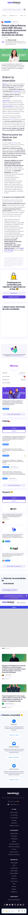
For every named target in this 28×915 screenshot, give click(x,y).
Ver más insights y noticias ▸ (10, 590)
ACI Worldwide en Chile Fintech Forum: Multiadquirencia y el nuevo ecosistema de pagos (13, 450)
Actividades (14, 836)
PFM (14, 883)
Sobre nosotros (14, 812)
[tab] (14, 428)
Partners (14, 849)
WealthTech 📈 (13, 478)
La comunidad (14, 815)
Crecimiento (6, 408)
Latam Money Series (14, 844)
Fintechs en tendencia (14, 846)
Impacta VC (9, 252)
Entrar (21, 15)
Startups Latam (12, 40)
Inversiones (7, 21)
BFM (14, 865)
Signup (14, 607)
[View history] (18, 911)
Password (6, 625)
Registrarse (12, 15)
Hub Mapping (14, 838)
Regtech (14, 889)
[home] (14, 3)
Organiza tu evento (14, 825)
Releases (5, 478)
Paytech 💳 (15, 21)
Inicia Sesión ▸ (14, 293)
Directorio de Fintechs (14, 854)
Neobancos (14, 878)
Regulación (5, 444)
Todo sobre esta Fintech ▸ (14, 414)
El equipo (14, 820)
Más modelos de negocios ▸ (14, 566)
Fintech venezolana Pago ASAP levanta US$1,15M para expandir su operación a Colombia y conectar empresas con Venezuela (12, 516)
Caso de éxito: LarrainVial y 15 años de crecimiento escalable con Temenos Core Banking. (13, 461)
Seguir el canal (14, 735)
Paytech (14, 886)
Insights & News (14, 833)
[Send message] (22, 911)
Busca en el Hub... (14, 852)
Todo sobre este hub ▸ (14, 485)
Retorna (12, 119)
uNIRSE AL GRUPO (14, 779)
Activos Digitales (14, 873)
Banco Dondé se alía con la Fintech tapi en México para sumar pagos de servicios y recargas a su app (13, 555)
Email (5, 618)
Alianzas (8, 560)
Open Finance (14, 881)
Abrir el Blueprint (14, 757)
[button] (5, 15)
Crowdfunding (14, 868)
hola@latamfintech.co (17, 355)
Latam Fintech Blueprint (14, 899)
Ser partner (14, 823)
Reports (14, 841)
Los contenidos (14, 817)
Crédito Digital (14, 862)
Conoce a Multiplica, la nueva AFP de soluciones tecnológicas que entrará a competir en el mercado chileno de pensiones (14, 473)
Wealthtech (14, 891)
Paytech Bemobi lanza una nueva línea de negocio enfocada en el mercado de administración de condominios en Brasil (12, 536)
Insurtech (14, 876)
